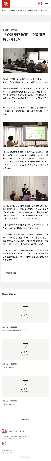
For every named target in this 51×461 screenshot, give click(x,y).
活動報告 (21, 11)
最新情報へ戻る (11, 273)
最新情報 (12, 11)
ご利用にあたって (7, 450)
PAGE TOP (25, 420)
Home (4, 11)
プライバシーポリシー (8, 453)
